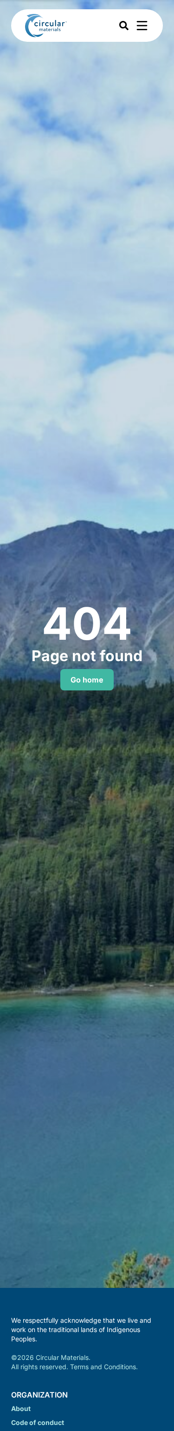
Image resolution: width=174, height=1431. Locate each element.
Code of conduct (37, 1422)
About (21, 1408)
